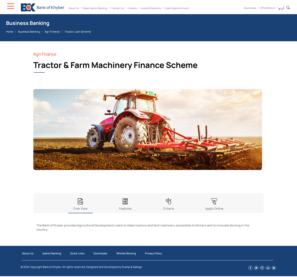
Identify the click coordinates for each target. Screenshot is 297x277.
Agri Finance (52, 31)
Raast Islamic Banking (95, 8)
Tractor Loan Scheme (78, 31)
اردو (281, 8)
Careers (132, 8)
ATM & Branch (267, 8)
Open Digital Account (177, 8)
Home (9, 31)
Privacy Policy (153, 253)
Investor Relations (151, 8)
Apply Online (214, 208)
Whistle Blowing (126, 253)
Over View (80, 208)
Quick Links (77, 253)
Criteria (168, 208)
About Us (74, 8)
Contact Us (117, 8)
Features (125, 208)
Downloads (250, 8)
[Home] (42, 7)
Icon (11, 6)
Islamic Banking (51, 253)
